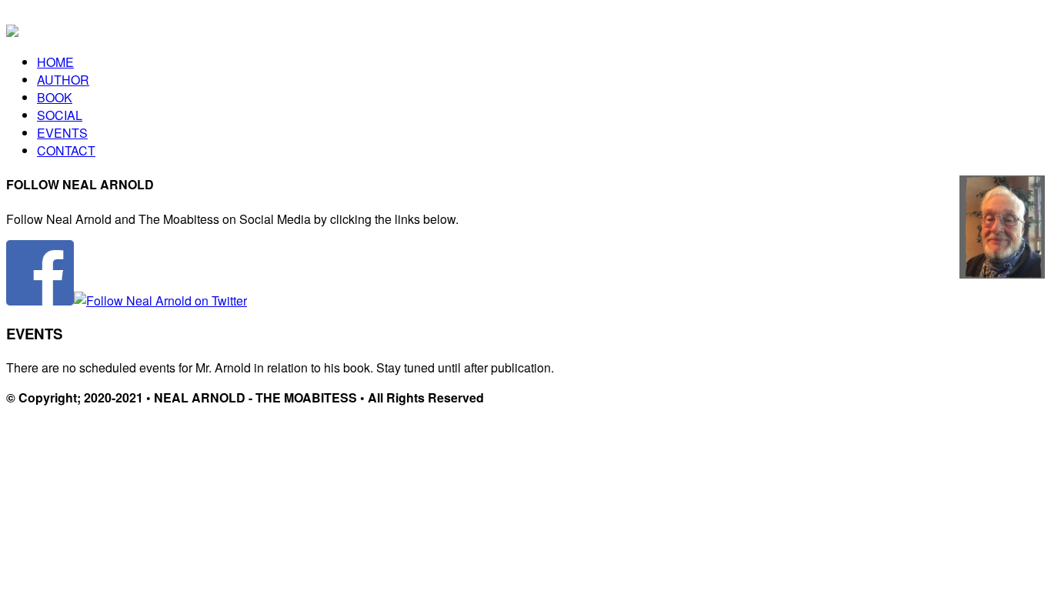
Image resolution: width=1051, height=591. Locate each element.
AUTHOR (63, 79)
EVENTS (62, 133)
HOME (55, 62)
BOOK (54, 97)
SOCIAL (59, 115)
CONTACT (66, 150)
